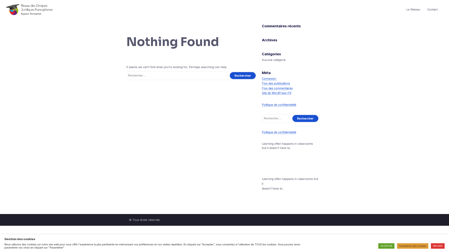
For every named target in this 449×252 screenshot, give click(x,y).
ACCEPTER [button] (386, 245)
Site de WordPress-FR (276, 93)
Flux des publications (276, 83)
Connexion (269, 78)
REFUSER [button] (438, 245)
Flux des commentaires (277, 88)
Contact (432, 9)
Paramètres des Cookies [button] (412, 245)
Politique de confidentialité (279, 104)
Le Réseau (413, 9)
